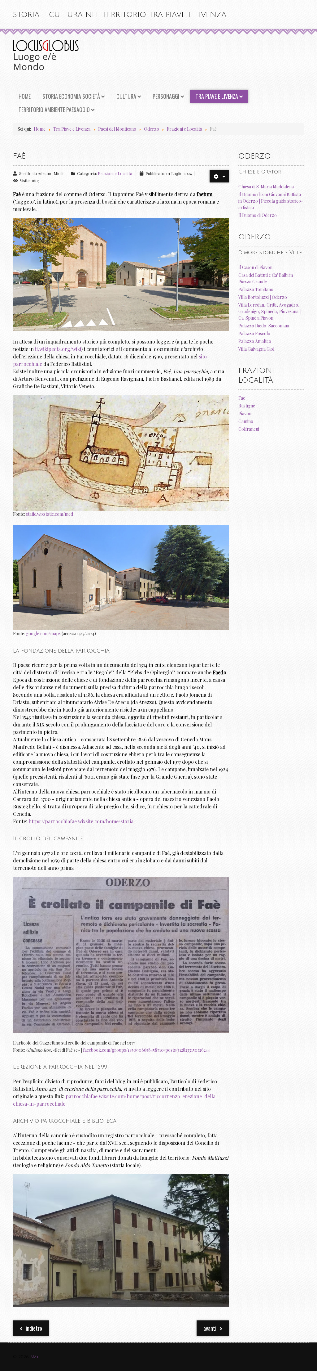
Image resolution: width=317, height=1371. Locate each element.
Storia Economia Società (71, 96)
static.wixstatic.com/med (49, 514)
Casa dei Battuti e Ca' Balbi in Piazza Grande (265, 278)
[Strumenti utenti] (219, 176)
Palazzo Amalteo (254, 341)
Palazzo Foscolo (254, 333)
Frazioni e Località (115, 173)
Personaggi (166, 96)
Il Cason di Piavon (255, 267)
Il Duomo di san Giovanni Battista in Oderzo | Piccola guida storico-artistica (270, 200)
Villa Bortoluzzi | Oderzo (262, 297)
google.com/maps (43, 633)
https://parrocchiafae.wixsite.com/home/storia (80, 821)
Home (25, 96)
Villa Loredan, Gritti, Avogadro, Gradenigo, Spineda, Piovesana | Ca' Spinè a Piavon (269, 311)
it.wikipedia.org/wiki (58, 349)
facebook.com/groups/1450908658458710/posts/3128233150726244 (146, 1050)
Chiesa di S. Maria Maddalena (266, 187)
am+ (34, 1357)
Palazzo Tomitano (255, 289)
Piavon (244, 413)
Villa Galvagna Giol (256, 349)
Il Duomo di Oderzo (257, 215)
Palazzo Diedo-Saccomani (263, 326)
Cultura (126, 96)
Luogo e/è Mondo (34, 61)
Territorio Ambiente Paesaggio (54, 110)
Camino (245, 421)
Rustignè (246, 406)
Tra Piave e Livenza (217, 96)
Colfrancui (248, 429)
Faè (241, 398)
